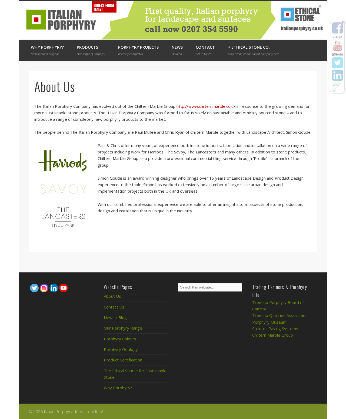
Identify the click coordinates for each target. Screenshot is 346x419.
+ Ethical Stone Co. (253, 50)
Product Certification (123, 360)
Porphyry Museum (269, 322)
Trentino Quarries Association (280, 315)
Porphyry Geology (121, 349)
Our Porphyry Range (123, 328)
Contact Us (114, 307)
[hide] (343, 22)
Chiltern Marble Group (272, 335)
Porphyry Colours (120, 338)
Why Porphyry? (47, 50)
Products (91, 50)
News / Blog (115, 317)
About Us (112, 296)
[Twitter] (34, 288)
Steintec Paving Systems (275, 328)
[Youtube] (63, 288)
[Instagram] (44, 288)
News (177, 50)
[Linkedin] (53, 288)
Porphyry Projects (138, 50)
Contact (205, 50)
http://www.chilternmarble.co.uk (206, 106)
